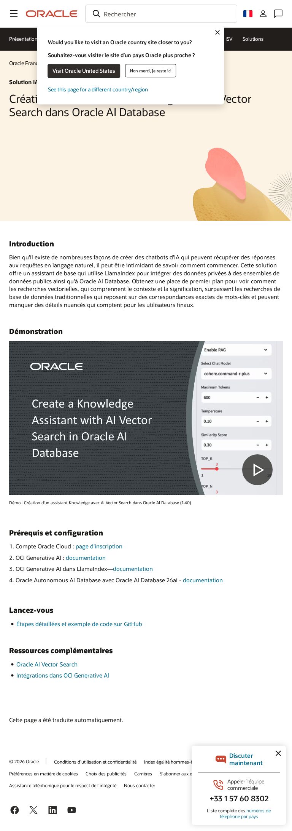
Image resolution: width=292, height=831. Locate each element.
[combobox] (161, 14)
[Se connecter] (263, 13)
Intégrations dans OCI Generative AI (62, 675)
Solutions (253, 39)
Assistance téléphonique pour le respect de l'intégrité (62, 785)
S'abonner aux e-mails (182, 773)
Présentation (23, 39)
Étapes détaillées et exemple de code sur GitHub (79, 624)
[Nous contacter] (278, 13)
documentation (86, 557)
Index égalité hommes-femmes (176, 762)
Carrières (143, 773)
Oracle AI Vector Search (47, 664)
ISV (229, 39)
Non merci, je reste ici (150, 71)
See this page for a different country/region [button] (98, 89)
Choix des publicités (106, 773)
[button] (13, 13)
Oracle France (25, 63)
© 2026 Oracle (24, 761)
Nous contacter (139, 785)
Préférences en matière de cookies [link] (43, 773)
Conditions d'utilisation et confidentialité (95, 762)
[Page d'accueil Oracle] (51, 14)
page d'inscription (99, 546)
